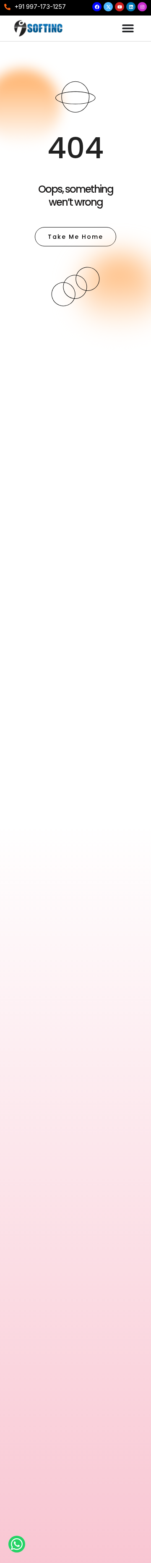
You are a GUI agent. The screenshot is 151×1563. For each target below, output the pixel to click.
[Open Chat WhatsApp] (16, 1544)
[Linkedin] (130, 6)
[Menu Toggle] (128, 28)
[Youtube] (119, 6)
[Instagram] (142, 6)
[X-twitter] (108, 6)
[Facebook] (97, 6)
